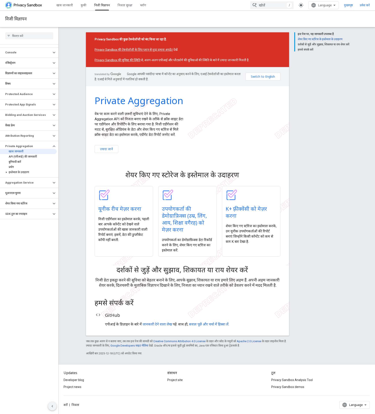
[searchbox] (29, 35)
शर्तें (65, 405)
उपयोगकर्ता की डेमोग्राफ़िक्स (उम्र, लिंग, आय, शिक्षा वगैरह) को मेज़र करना (184, 219)
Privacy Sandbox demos (287, 387)
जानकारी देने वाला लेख (157, 324)
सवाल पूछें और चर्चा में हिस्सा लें (209, 324)
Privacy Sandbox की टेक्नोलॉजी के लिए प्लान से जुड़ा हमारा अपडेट (134, 49)
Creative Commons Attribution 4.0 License (179, 341)
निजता (75, 405)
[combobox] (272, 5)
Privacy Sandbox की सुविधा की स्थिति (117, 60)
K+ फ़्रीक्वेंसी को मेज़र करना (246, 212)
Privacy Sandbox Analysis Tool (292, 380)
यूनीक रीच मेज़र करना (119, 208)
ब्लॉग (143, 5)
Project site (175, 380)
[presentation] (187, 174)
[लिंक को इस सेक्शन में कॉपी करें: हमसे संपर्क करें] (139, 303)
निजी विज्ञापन (102, 5)
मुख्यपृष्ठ (348, 5)
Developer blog (74, 380)
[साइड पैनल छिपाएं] (52, 406)
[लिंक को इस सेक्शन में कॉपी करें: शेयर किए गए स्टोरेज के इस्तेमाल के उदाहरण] (245, 175)
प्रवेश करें (365, 5)
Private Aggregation (139, 100)
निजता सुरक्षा (125, 5)
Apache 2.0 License (249, 341)
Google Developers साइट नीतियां (129, 345)
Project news (72, 387)
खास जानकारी (64, 5)
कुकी (83, 5)
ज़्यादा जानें (106, 149)
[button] (25, 52)
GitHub (112, 315)
